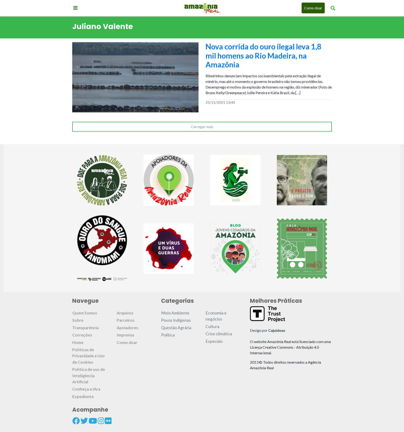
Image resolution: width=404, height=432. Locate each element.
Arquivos (125, 312)
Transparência (85, 327)
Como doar (313, 8)
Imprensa (125, 334)
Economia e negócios (216, 315)
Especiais (214, 341)
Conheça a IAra (86, 389)
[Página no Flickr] (108, 420)
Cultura (212, 326)
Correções (82, 334)
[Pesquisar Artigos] (333, 7)
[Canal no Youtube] (93, 420)
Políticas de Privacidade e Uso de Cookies (88, 356)
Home (77, 342)
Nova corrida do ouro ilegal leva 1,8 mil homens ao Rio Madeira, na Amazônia (263, 55)
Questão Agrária (176, 327)
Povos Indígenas (176, 320)
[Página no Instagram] (101, 420)
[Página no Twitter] (84, 420)
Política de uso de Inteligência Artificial (88, 375)
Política (168, 334)
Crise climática (219, 333)
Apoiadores (127, 327)
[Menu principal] (75, 8)
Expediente (83, 396)
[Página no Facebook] (76, 420)
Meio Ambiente (175, 312)
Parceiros (125, 320)
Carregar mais (202, 126)
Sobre (77, 320)
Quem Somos (84, 312)
